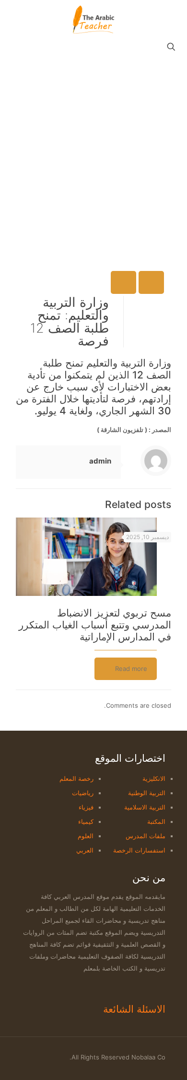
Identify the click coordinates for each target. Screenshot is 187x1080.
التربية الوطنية (146, 793)
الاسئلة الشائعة (134, 1009)
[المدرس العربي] (93, 19)
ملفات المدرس (145, 836)
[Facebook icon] (61, 1056)
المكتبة (156, 821)
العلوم (86, 836)
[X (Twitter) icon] (51, 1056)
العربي (85, 850)
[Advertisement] (93, 154)
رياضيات (83, 793)
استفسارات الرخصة (139, 850)
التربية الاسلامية (144, 807)
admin (100, 460)
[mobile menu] (18, 19)
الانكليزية (153, 778)
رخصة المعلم (76, 778)
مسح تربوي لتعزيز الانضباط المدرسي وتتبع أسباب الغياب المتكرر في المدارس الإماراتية (95, 625)
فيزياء (86, 807)
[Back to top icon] (25, 1052)
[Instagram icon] (41, 1056)
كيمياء (86, 821)
